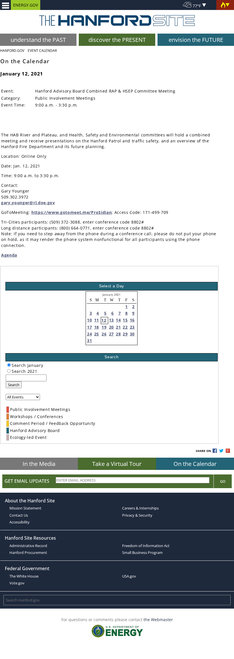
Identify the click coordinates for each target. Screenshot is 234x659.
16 (132, 320)
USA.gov (129, 576)
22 (125, 327)
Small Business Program (142, 552)
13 (111, 320)
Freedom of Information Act (146, 545)
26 (104, 334)
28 (118, 334)
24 (89, 334)
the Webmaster (158, 619)
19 (104, 327)
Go (222, 481)
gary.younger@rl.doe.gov (28, 202)
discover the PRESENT (117, 40)
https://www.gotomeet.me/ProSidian (71, 212)
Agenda (9, 255)
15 (125, 320)
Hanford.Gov (12, 50)
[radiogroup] (9, 365)
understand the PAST (38, 40)
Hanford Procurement (28, 552)
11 (96, 320)
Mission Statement (25, 508)
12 (103, 320)
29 (125, 334)
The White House (24, 576)
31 (89, 340)
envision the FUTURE (196, 40)
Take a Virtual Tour (117, 464)
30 (132, 334)
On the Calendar (195, 464)
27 (111, 334)
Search (13, 384)
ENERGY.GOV (25, 5)
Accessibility (19, 522)
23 (132, 327)
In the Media (39, 464)
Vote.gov (17, 583)
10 (89, 320)
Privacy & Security (137, 515)
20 (111, 327)
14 (118, 320)
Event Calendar (42, 50)
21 (118, 327)
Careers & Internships (140, 508)
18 (96, 327)
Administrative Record (28, 545)
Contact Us (18, 515)
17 (89, 327)
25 (96, 334)
